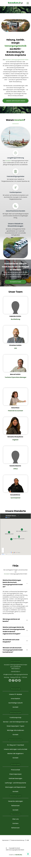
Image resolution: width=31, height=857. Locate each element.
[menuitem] (15, 694)
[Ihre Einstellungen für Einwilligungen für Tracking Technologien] (28, 854)
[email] (16, 680)
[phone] (19, 680)
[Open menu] (27, 3)
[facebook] (10, 680)
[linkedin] (13, 680)
